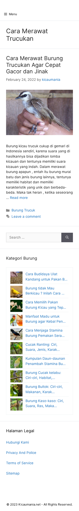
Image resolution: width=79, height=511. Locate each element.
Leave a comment (26, 216)
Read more (19, 198)
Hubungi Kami (17, 442)
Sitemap (12, 473)
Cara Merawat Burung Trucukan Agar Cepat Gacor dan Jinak (34, 65)
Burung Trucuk (23, 210)
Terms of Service (19, 463)
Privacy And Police (21, 453)
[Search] (67, 237)
